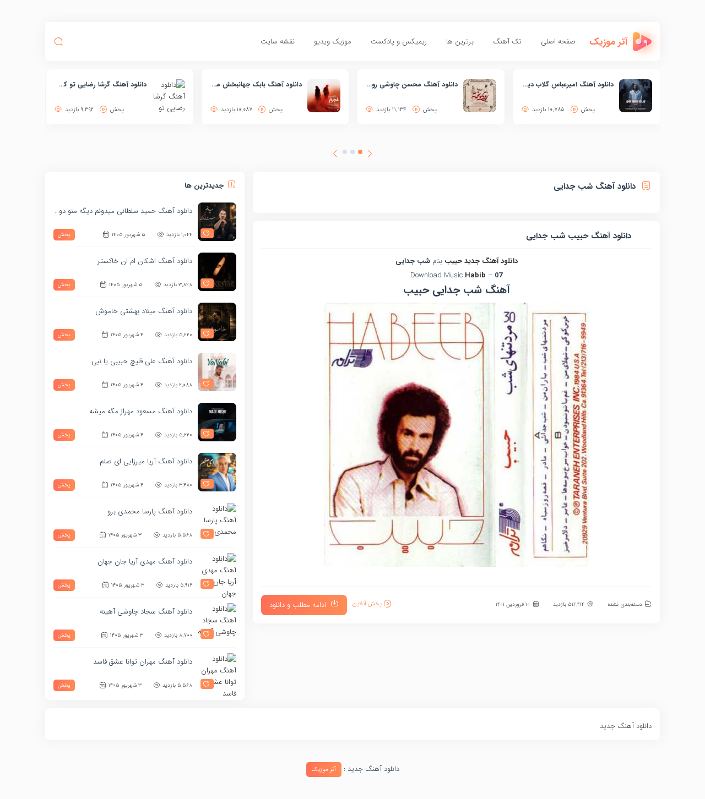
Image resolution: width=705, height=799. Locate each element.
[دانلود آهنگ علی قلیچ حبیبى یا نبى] (217, 372)
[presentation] (370, 155)
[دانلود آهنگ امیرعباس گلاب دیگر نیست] (635, 95)
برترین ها (460, 41)
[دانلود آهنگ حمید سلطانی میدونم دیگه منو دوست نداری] (217, 222)
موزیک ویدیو (332, 41)
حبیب (453, 261)
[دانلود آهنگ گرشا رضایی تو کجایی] (168, 95)
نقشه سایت (278, 41)
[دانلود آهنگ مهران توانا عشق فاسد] (217, 672)
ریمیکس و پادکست (399, 41)
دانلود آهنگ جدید (491, 261)
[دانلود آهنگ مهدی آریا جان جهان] (217, 572)
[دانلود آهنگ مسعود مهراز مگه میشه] (217, 422)
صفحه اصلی (558, 41)
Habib (475, 275)
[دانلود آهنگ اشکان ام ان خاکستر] (217, 272)
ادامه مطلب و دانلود (297, 605)
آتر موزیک (324, 769)
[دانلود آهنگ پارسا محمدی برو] (217, 522)
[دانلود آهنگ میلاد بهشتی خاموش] (217, 322)
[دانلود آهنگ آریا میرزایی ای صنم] (217, 472)
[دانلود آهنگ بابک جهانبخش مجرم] (323, 95)
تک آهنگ (507, 41)
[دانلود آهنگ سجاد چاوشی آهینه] (217, 622)
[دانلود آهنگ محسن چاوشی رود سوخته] (479, 95)
